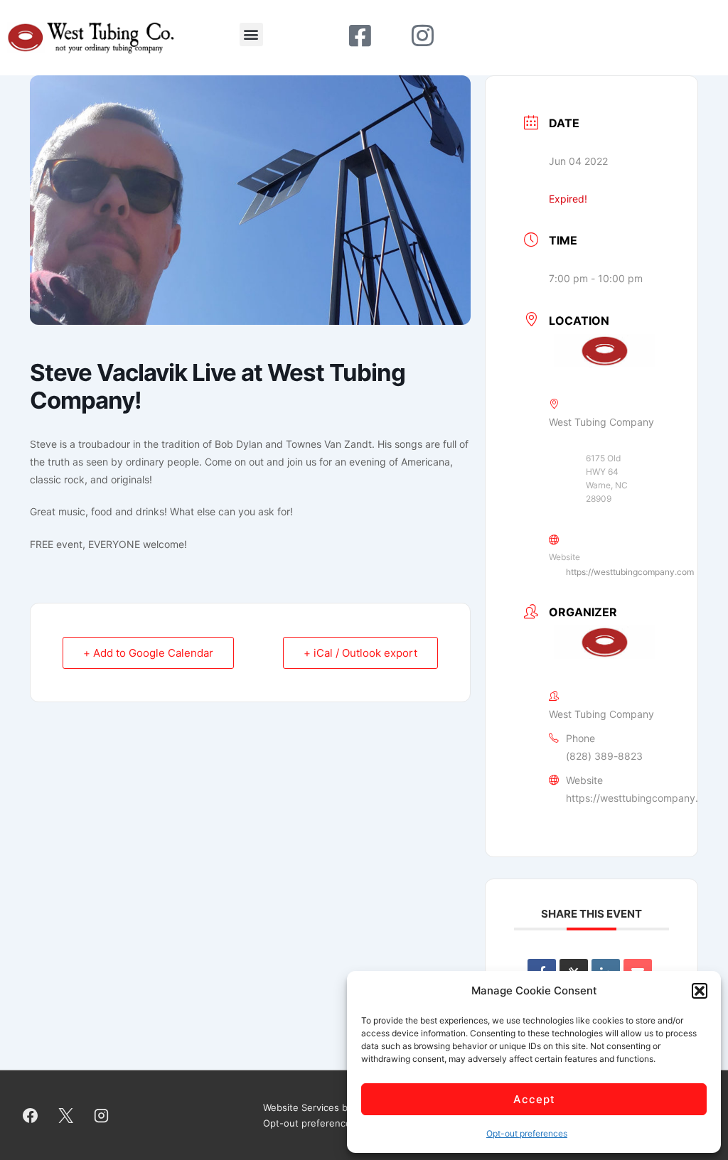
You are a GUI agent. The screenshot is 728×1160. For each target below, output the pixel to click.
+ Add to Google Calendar (148, 653)
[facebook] (30, 1115)
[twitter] (66, 1115)
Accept (534, 1099)
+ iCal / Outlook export (360, 653)
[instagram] (101, 1115)
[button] (699, 991)
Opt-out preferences (526, 1133)
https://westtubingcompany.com (630, 571)
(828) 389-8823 (604, 756)
